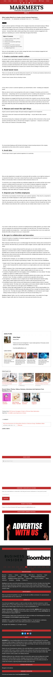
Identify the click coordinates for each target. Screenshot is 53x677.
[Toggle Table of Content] (20, 37)
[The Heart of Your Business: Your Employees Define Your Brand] (42, 377)
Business (37, 19)
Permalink (20, 425)
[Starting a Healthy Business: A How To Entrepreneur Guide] (9, 377)
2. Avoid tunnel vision (8, 40)
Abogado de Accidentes (7, 668)
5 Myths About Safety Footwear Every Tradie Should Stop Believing (31, 361)
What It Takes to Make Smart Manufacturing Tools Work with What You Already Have (43, 362)
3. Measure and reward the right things (12, 41)
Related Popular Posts (10, 47)
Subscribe (6, 498)
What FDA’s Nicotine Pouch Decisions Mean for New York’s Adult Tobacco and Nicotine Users (20, 362)
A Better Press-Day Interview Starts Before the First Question (9, 361)
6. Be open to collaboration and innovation (13, 46)
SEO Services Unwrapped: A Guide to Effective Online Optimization (24, 411)
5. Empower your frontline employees (12, 44)
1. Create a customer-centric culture (12, 38)
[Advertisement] (27, 82)
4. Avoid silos (7, 43)
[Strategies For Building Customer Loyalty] (26, 377)
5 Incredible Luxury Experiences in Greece (16, 413)
